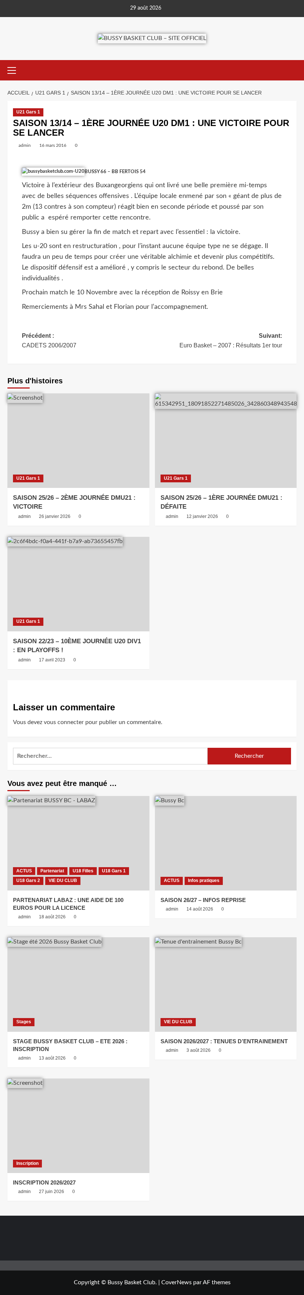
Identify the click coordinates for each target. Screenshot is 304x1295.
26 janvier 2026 (54, 516)
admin (25, 145)
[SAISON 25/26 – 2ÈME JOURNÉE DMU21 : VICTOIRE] (78, 440)
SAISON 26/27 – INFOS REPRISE (203, 900)
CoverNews (176, 1282)
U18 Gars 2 (28, 880)
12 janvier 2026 (202, 516)
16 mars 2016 (52, 145)
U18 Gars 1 (114, 870)
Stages (23, 1021)
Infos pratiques (203, 880)
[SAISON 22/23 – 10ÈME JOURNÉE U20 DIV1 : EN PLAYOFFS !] (78, 584)
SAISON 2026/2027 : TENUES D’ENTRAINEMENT (224, 1041)
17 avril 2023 (52, 660)
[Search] (292, 70)
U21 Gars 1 (28, 112)
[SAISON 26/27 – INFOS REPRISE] (226, 843)
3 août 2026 (198, 1050)
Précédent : (49, 340)
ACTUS (24, 870)
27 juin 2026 (51, 1191)
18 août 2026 (52, 916)
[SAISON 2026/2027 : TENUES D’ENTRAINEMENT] (226, 984)
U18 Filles (83, 870)
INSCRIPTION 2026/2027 (44, 1182)
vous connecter (64, 722)
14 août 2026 (199, 909)
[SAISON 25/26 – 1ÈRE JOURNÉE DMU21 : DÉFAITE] (226, 440)
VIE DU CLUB (63, 880)
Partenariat (52, 870)
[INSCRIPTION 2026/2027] (78, 1125)
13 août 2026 (52, 1058)
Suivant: (230, 340)
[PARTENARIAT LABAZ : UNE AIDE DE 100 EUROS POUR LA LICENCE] (78, 843)
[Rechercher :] (110, 756)
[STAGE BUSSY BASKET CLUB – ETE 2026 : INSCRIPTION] (78, 984)
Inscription (27, 1163)
